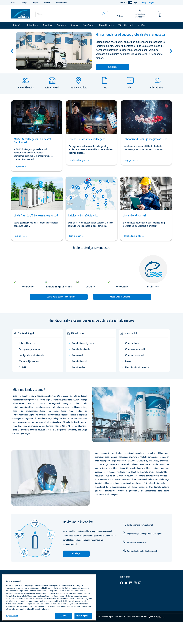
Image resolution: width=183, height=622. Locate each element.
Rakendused (32, 25)
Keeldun (64, 616)
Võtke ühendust (125, 25)
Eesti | (143, 3)
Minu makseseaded (134, 355)
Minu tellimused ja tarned (84, 343)
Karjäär (35, 3)
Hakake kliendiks (27, 343)
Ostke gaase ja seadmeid (30, 349)
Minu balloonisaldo (81, 349)
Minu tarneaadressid (135, 349)
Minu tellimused (79, 361)
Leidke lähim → (76, 236)
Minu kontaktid (132, 343)
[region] (49, 597)
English (151, 3)
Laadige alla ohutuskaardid (31, 355)
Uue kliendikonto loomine (137, 367)
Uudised (47, 3)
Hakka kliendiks (106, 25)
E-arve (128, 361)
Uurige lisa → (21, 236)
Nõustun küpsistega (83, 616)
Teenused (61, 25)
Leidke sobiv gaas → (79, 160)
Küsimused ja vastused (29, 361)
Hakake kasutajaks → (134, 236)
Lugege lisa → (131, 160)
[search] (72, 14)
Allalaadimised (61, 3)
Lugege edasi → (22, 167)
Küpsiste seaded (12, 616)
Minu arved (77, 355)
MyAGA (141, 25)
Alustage (76, 553)
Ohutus (74, 25)
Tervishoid (48, 25)
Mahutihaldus (78, 367)
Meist (13, 3)
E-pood (16, 25)
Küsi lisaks (112, 67)
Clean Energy (88, 25)
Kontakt (22, 367)
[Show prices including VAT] (130, 2)
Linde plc (24, 3)
